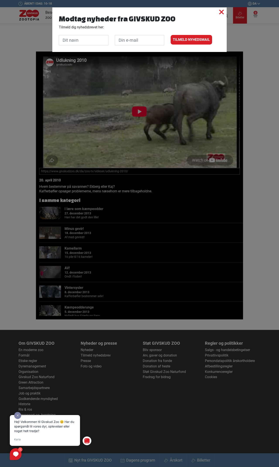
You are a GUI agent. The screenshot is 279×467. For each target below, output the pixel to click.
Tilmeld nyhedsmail (191, 40)
